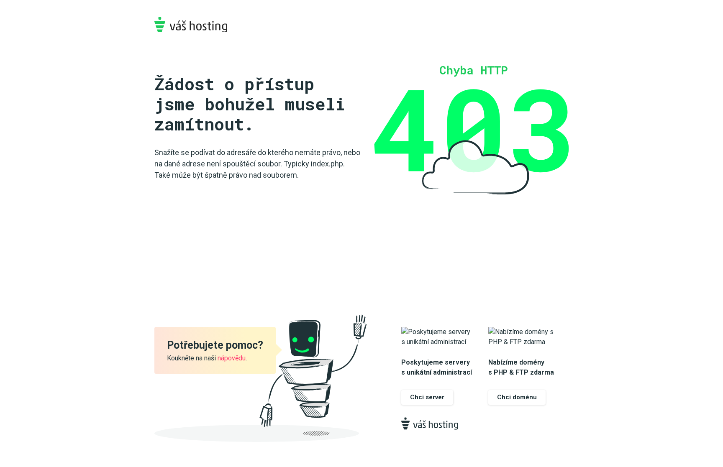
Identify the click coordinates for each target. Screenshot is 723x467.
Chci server (427, 397)
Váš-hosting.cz (190, 24)
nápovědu (232, 358)
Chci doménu (517, 397)
